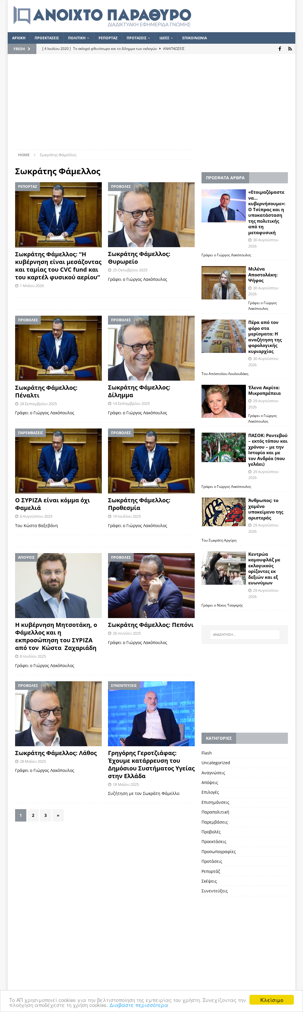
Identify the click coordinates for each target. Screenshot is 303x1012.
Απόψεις (210, 782)
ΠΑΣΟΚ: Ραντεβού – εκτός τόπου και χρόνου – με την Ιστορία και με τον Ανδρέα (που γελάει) (268, 449)
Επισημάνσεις (215, 802)
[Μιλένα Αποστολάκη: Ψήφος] (224, 282)
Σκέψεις (209, 881)
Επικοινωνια (194, 37)
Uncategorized (216, 762)
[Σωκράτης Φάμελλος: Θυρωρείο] (151, 214)
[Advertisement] (151, 105)
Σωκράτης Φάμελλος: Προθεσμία (139, 504)
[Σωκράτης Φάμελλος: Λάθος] (58, 713)
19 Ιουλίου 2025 (127, 516)
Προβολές (211, 832)
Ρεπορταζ (108, 37)
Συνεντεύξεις (215, 891)
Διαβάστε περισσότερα (138, 1004)
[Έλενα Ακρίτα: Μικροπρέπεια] (224, 401)
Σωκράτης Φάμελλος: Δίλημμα (139, 391)
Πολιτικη (77, 37)
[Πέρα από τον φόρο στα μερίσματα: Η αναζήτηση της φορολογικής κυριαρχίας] (224, 336)
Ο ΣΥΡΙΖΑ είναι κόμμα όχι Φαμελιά (52, 504)
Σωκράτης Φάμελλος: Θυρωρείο (139, 257)
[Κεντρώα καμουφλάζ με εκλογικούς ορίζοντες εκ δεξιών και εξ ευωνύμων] (224, 568)
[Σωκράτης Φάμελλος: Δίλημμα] (151, 348)
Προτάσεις (212, 861)
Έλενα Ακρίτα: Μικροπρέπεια (264, 390)
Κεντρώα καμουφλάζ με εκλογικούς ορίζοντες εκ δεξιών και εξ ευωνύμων (264, 568)
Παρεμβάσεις (215, 822)
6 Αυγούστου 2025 (36, 516)
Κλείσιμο (271, 999)
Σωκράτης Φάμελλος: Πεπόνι (151, 625)
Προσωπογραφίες (219, 851)
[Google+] (290, 49)
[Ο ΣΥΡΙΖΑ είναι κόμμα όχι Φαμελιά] (58, 460)
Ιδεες (164, 37)
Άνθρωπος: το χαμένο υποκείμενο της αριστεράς (265, 509)
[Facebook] (280, 49)
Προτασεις (136, 37)
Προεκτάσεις (214, 841)
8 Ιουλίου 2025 (33, 656)
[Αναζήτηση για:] (245, 635)
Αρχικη (18, 37)
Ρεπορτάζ (211, 871)
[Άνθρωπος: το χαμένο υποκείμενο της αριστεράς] (224, 512)
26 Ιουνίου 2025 (127, 633)
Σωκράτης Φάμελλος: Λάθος (56, 753)
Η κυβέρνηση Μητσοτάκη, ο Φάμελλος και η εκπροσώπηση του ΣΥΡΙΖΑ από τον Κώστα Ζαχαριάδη (56, 636)
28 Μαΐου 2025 (33, 761)
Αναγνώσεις (213, 772)
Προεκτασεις (47, 37)
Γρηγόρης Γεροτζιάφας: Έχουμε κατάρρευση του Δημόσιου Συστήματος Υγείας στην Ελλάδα (151, 764)
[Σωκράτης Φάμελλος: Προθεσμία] (151, 460)
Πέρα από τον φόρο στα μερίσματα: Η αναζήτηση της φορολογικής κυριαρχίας (265, 336)
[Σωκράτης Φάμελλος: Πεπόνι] (151, 585)
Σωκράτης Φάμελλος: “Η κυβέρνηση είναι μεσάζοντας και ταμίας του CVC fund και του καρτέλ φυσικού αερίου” (58, 265)
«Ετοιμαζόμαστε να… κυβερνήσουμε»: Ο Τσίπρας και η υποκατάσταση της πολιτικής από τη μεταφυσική (266, 212)
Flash (207, 753)
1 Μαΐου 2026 (32, 285)
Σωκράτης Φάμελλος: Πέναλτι (46, 391)
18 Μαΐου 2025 (126, 784)
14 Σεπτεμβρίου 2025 (131, 403)
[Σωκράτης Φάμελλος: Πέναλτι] (58, 348)
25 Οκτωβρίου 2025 (130, 270)
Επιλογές (210, 792)
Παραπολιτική (215, 812)
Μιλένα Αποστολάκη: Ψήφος (263, 274)
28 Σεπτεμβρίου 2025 (38, 403)
